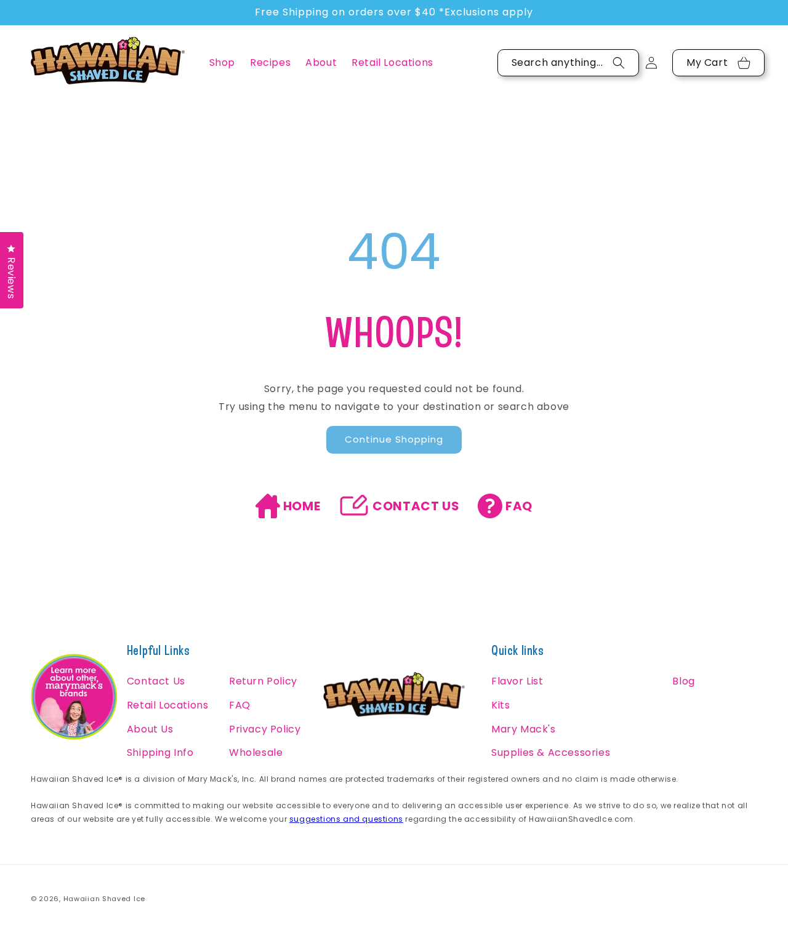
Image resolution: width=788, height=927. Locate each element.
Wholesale (256, 752)
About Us (150, 729)
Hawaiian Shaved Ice (104, 899)
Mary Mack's (523, 729)
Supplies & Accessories (550, 752)
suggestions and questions (346, 819)
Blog (683, 681)
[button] (222, 62)
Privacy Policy (264, 729)
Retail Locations (168, 705)
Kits (500, 705)
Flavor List (517, 681)
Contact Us (156, 681)
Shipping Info (160, 752)
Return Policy (263, 681)
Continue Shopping (394, 439)
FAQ (519, 506)
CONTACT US (415, 506)
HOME (301, 506)
